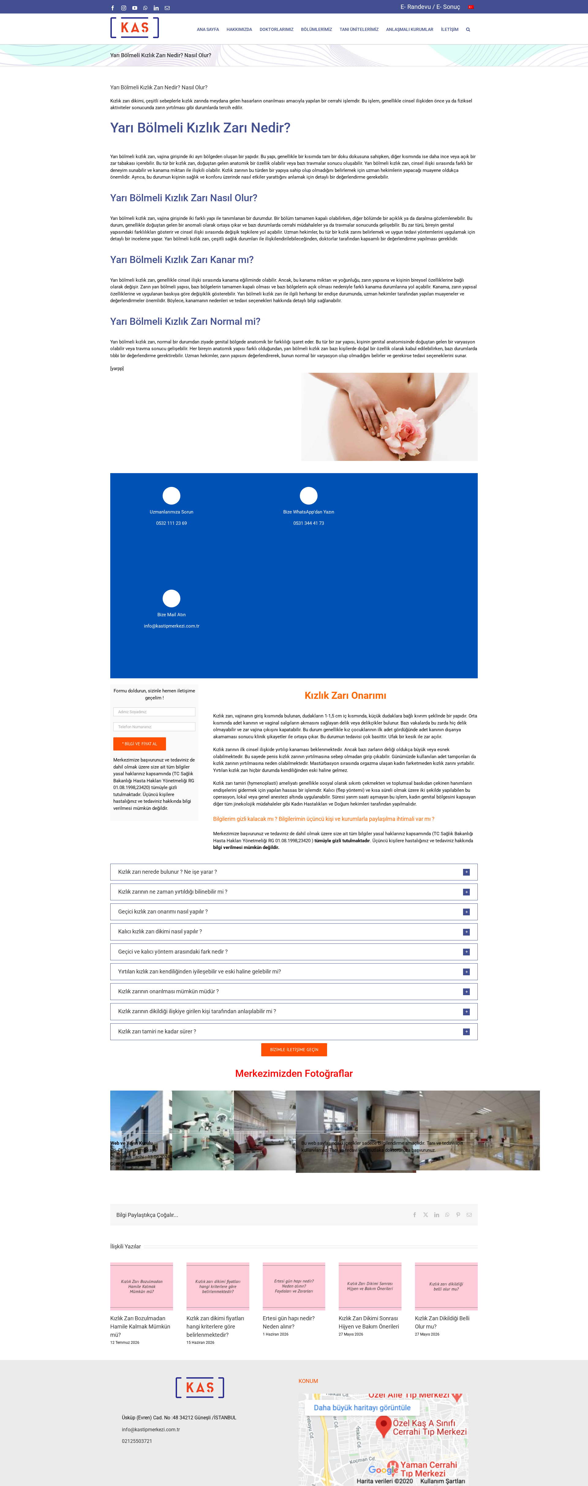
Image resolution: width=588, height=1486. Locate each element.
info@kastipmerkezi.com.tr (171, 626)
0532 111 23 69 (171, 523)
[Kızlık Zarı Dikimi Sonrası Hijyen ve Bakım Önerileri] (370, 1265)
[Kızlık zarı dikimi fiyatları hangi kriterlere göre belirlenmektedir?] (218, 1265)
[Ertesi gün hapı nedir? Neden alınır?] (294, 1265)
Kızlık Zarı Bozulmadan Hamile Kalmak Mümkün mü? (140, 1326)
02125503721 (137, 1441)
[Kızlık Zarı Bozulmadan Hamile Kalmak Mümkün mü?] (141, 1265)
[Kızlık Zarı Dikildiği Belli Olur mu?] (446, 1265)
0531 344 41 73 (308, 523)
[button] (468, 29)
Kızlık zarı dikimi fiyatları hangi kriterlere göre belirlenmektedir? (215, 1326)
